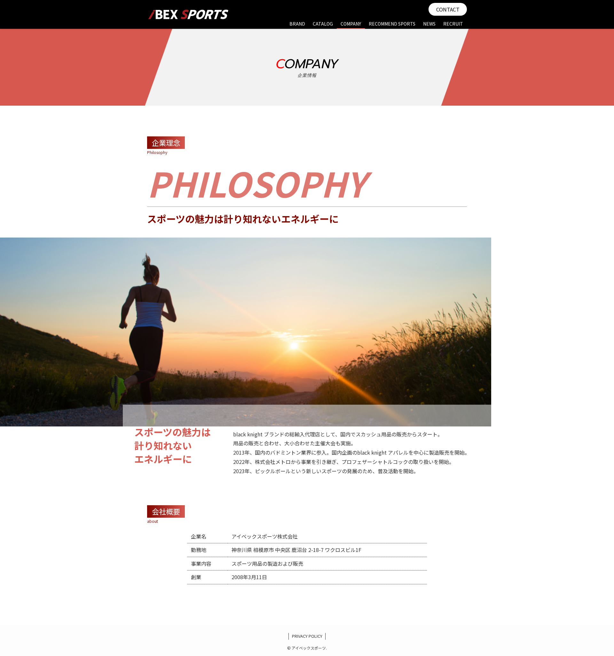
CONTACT (448, 9)
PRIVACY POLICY (307, 636)
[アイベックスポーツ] (188, 14)
